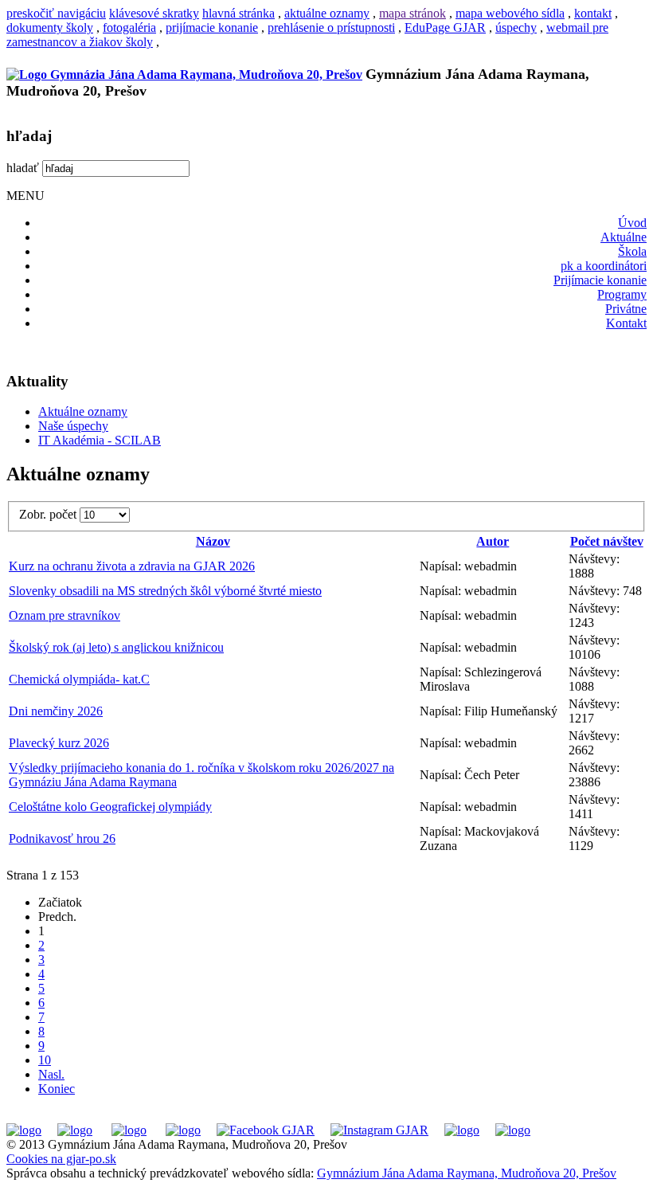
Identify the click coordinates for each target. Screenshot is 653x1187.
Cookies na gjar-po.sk (61, 1158)
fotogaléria (129, 27)
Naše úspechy (73, 426)
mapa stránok (412, 13)
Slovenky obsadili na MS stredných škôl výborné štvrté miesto (165, 590)
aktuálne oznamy (327, 13)
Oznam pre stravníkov (64, 615)
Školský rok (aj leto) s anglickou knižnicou (116, 647)
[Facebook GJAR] (266, 1130)
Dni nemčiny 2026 (56, 711)
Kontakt (626, 323)
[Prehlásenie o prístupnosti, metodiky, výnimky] (512, 1130)
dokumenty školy (49, 27)
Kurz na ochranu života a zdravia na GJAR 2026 (132, 566)
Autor (492, 541)
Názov (213, 541)
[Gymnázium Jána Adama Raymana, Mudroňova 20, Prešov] (184, 74)
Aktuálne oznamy (82, 411)
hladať (22, 167)
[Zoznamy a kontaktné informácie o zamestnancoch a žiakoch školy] (183, 1130)
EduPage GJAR (445, 27)
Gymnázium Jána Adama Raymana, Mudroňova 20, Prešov (466, 1173)
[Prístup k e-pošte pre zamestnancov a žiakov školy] (74, 1130)
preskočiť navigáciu (56, 13)
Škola (632, 251)
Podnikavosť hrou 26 (62, 838)
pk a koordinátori (604, 265)
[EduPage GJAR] (23, 1130)
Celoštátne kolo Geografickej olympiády (110, 806)
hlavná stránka (238, 13)
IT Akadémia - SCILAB (99, 440)
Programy (622, 294)
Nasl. (51, 1074)
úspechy (516, 27)
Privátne (626, 308)
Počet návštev (606, 541)
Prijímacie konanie (600, 280)
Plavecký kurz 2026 (59, 743)
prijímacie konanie (212, 27)
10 (44, 1060)
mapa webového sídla (510, 13)
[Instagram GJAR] (379, 1130)
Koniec (56, 1088)
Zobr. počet (49, 514)
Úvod (632, 222)
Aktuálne (623, 237)
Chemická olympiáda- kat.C (79, 679)
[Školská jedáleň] (129, 1130)
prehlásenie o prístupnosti (331, 27)
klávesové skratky (154, 13)
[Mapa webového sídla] (461, 1130)
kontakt (593, 13)
